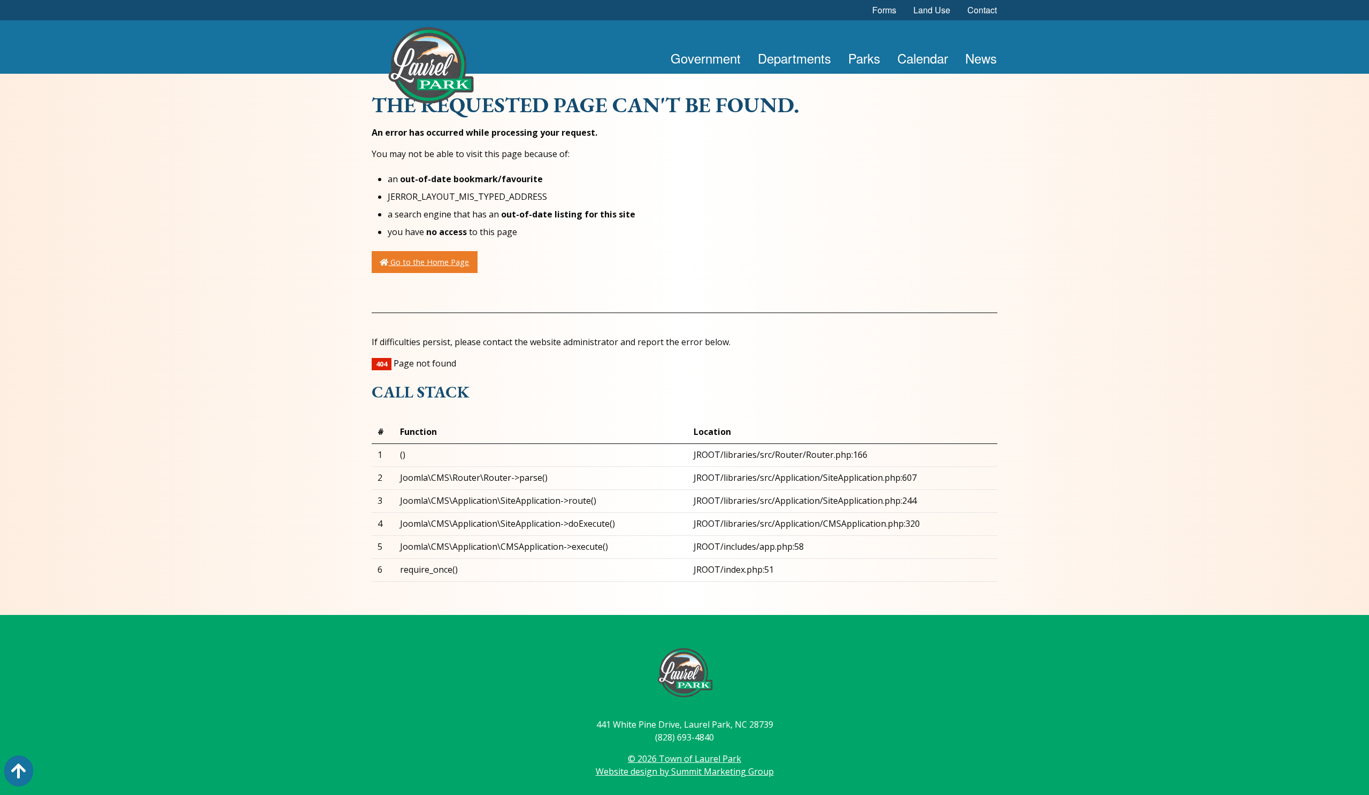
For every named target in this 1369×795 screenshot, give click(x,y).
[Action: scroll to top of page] (18, 770)
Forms (884, 10)
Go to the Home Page (428, 262)
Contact (982, 10)
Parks (864, 58)
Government (706, 58)
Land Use (931, 10)
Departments (794, 58)
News (981, 58)
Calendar (922, 58)
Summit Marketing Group (722, 771)
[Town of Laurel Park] (430, 68)
